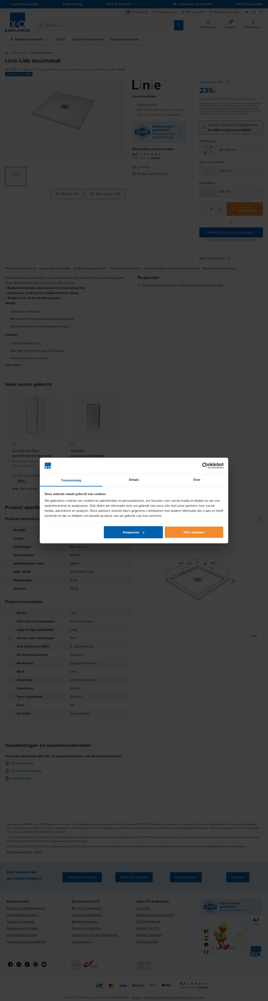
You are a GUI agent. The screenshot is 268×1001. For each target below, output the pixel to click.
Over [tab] (196, 479)
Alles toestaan (193, 532)
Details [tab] (134, 479)
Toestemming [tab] (71, 480)
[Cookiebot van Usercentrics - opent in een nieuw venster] (205, 466)
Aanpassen (131, 532)
